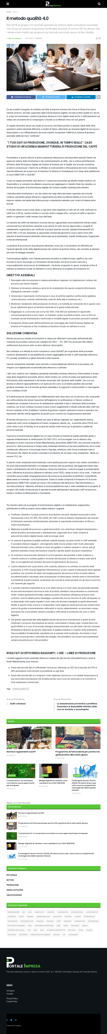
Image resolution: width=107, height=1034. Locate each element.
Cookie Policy (12, 1001)
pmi (35, 930)
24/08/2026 (11, 755)
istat (58, 925)
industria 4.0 (80, 921)
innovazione (93, 921)
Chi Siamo (11, 990)
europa (78, 916)
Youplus (18, 1025)
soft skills (23, 935)
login (14, 803)
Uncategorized (14, 895)
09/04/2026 (11, 789)
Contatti (10, 993)
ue (64, 935)
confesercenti (77, 912)
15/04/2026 (60, 758)
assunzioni (39, 912)
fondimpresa (89, 916)
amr (30, 912)
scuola (89, 930)
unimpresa (73, 935)
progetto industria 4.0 (56, 930)
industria (67, 921)
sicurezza (12, 935)
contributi (12, 916)
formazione (12, 921)
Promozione (13, 885)
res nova (71, 930)
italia (66, 925)
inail (59, 921)
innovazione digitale (16, 925)
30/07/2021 (29, 38)
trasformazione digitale (40, 935)
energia (68, 916)
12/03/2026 (44, 786)
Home (9, 12)
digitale (30, 916)
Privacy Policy (12, 998)
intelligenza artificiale (44, 925)
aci (23, 912)
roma (81, 930)
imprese (50, 921)
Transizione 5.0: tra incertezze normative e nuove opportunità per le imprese (20, 783)
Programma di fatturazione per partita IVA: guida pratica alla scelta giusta (77, 753)
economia (57, 916)
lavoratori (75, 925)
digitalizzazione (43, 916)
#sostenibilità (13, 912)
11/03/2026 (77, 793)
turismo (57, 935)
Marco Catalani (14, 38)
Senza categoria (15, 890)
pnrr (42, 930)
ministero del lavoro (16, 930)
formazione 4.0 (27, 921)
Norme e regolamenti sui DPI (21, 751)
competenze (63, 912)
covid (21, 916)
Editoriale (12, 875)
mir (29, 930)
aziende (50, 912)
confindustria (91, 912)
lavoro (85, 925)
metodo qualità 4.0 (21, 689)
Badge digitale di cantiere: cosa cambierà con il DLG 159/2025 (53, 781)
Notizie (15, 12)
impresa (40, 921)
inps (30, 925)
